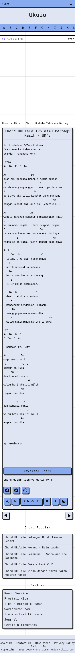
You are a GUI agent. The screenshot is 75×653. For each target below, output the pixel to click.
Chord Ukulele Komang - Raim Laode (32, 547)
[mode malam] (63, 501)
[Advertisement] (37, 82)
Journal (10, 619)
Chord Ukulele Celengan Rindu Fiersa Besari (33, 539)
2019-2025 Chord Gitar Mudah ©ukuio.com (46, 649)
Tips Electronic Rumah (23, 604)
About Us (6, 643)
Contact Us (23, 643)
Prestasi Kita (16, 598)
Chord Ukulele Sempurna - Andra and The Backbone (36, 556)
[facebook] (7, 490)
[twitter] (16, 490)
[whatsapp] (25, 490)
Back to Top (39, 646)
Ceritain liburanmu (20, 625)
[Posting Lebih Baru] (5, 515)
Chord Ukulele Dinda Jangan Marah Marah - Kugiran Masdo (37, 572)
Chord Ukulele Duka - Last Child (30, 564)
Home (5, 3)
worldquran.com (17, 609)
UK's (49, 479)
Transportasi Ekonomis (23, 614)
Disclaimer (42, 643)
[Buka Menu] (71, 4)
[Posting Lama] (69, 515)
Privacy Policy (64, 643)
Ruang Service (16, 593)
